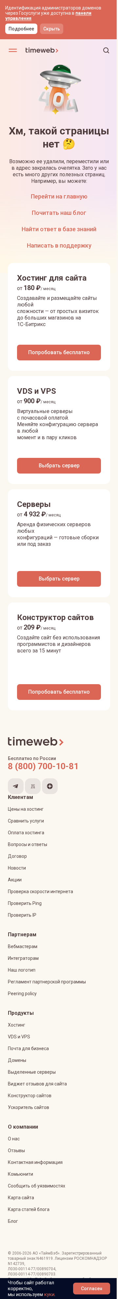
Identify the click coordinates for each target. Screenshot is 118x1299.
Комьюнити (20, 1174)
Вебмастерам (22, 946)
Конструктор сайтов (29, 1095)
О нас (14, 1138)
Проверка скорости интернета (40, 891)
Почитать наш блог (59, 212)
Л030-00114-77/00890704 (31, 1269)
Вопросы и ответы (27, 844)
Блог (13, 1221)
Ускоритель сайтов (28, 1107)
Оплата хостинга (26, 832)
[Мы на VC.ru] (33, 786)
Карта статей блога (28, 1209)
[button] (106, 50)
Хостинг (16, 1025)
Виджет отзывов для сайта (37, 1083)
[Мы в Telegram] (16, 786)
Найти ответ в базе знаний (59, 229)
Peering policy (22, 993)
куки (49, 1294)
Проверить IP (22, 915)
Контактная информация (35, 1162)
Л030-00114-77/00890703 (31, 1274)
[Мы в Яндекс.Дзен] (50, 786)
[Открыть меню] (13, 50)
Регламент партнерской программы (47, 981)
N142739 (16, 1263)
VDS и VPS (19, 1036)
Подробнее (21, 28)
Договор (17, 856)
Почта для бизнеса (28, 1048)
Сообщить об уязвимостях (36, 1185)
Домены (17, 1060)
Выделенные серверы (32, 1072)
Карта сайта (21, 1197)
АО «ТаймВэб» (46, 1253)
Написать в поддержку (59, 245)
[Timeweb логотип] (42, 50)
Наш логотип (21, 970)
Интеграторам (23, 958)
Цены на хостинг (26, 809)
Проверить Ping (25, 903)
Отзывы (16, 1150)
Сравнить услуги (26, 820)
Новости (17, 868)
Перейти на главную (59, 196)
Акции (15, 879)
